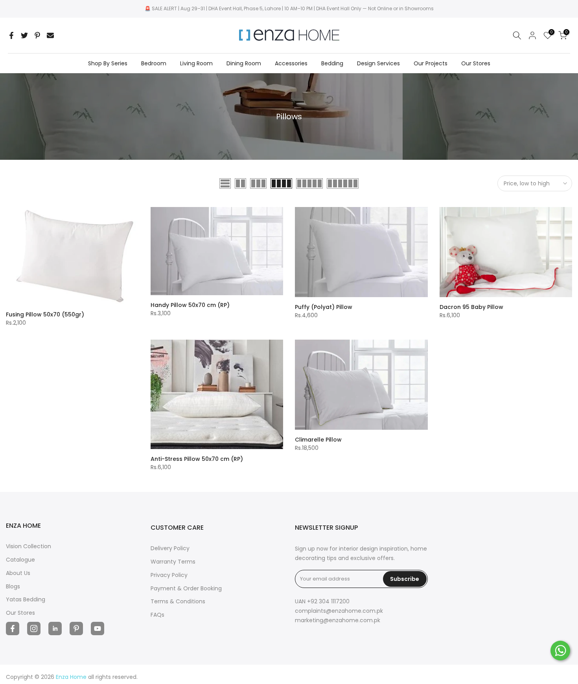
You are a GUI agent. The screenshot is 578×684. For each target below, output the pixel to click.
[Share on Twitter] (24, 35)
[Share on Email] (50, 35)
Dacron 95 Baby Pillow (471, 307)
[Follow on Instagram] (33, 628)
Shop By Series (107, 63)
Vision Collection (28, 546)
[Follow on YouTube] (97, 628)
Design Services (378, 63)
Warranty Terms (173, 562)
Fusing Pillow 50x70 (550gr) (45, 314)
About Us (18, 573)
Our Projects (430, 63)
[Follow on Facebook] (12, 628)
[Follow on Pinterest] (76, 628)
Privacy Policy (169, 575)
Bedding (332, 63)
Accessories (291, 63)
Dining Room (243, 63)
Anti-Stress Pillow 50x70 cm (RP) (197, 459)
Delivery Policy (170, 548)
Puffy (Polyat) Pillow (323, 307)
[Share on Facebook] (11, 35)
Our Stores (475, 63)
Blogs (13, 586)
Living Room (196, 63)
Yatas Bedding (25, 599)
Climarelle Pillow (318, 440)
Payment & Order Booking (186, 588)
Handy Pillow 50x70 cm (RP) (190, 305)
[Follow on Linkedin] (55, 628)
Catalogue (20, 560)
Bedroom (153, 63)
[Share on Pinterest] (37, 35)
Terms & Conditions (178, 601)
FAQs (157, 615)
